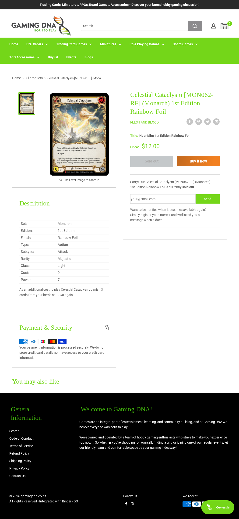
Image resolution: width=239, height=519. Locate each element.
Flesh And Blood (144, 122)
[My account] (213, 25)
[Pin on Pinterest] (198, 121)
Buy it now (198, 161)
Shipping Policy (20, 461)
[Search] (195, 26)
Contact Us (17, 476)
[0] (224, 26)
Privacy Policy (19, 468)
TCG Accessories (22, 57)
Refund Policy (19, 453)
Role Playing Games (144, 44)
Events (71, 57)
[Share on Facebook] (189, 121)
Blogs (88, 57)
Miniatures (108, 44)
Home (13, 44)
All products (34, 78)
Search (14, 431)
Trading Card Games (71, 44)
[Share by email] (216, 121)
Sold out (151, 161)
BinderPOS (70, 501)
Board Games (183, 44)
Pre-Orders (34, 44)
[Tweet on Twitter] (207, 121)
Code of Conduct (21, 438)
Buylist (53, 57)
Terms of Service (21, 446)
